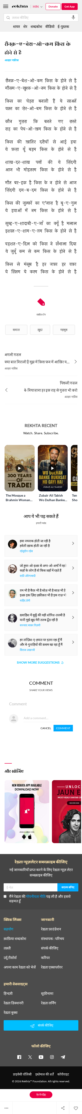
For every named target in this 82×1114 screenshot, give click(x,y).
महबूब (63, 330)
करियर (45, 957)
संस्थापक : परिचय (52, 938)
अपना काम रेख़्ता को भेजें (20, 967)
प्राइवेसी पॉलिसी (22, 1074)
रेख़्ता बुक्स (11, 1012)
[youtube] (41, 1057)
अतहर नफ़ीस (12, 60)
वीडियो (49, 26)
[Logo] (20, 7)
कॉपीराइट (63, 1074)
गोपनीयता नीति (36, 896)
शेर (25, 26)
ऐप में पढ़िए (41, 1094)
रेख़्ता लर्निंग (48, 1003)
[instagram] (52, 1057)
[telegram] (63, 1057)
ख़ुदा (40, 330)
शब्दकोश (36, 26)
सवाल (16, 330)
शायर (16, 26)
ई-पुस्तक (63, 26)
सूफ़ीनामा (47, 993)
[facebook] (19, 1057)
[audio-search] (73, 17)
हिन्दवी (8, 993)
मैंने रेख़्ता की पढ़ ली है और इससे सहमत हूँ (40, 898)
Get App (69, 6)
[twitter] (30, 1057)
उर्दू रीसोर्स (10, 957)
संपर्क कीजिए (49, 948)
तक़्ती (7, 948)
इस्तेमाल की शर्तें (44, 1074)
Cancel (46, 728)
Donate (53, 6)
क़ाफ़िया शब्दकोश (15, 938)
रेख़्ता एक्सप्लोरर (52, 967)
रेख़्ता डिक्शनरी (13, 1003)
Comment (63, 728)
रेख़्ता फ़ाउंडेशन (51, 929)
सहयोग (8, 929)
